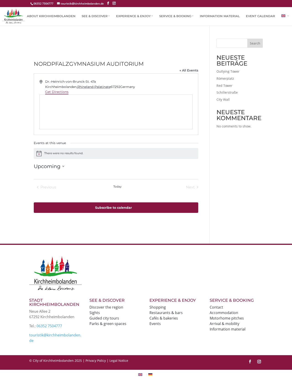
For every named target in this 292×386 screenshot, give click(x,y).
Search (255, 43)
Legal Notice (119, 360)
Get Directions (56, 92)
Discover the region (106, 307)
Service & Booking (175, 16)
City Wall (223, 99)
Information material (227, 329)
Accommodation (224, 312)
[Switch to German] (151, 374)
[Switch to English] (141, 374)
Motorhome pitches (227, 318)
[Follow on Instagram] (259, 361)
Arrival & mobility (224, 323)
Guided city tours (104, 318)
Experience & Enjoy (133, 16)
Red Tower (224, 85)
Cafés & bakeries (163, 318)
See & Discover (95, 16)
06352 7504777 (49, 325)
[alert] (116, 153)
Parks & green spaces (107, 323)
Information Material (220, 16)
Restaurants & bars (166, 312)
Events (155, 323)
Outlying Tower (228, 71)
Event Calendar (260, 16)
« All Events (189, 70)
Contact (216, 307)
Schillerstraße (227, 92)
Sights (94, 312)
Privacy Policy (96, 360)
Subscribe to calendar (113, 208)
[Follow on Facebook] (250, 361)
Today (117, 186)
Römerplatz (225, 78)
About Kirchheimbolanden (51, 16)
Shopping (157, 307)
